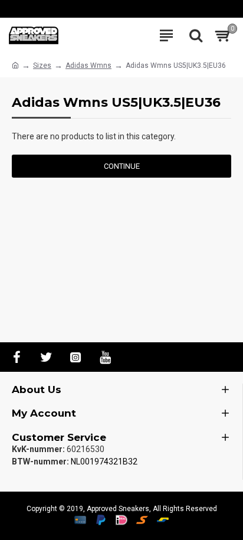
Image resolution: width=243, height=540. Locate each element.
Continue (122, 166)
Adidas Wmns (88, 65)
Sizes (42, 65)
